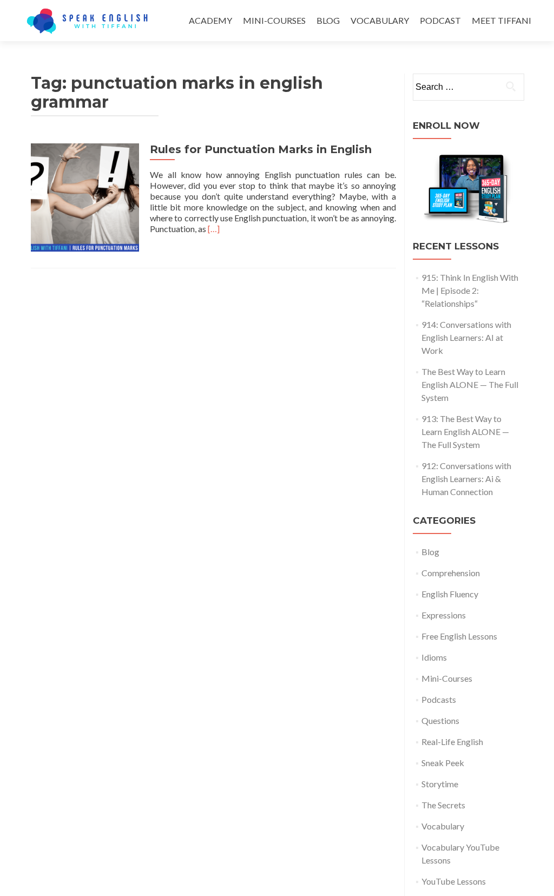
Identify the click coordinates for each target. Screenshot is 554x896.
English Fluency (449, 594)
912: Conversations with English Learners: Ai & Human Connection (466, 478)
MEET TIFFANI (501, 20)
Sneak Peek (442, 762)
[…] (214, 228)
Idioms (434, 657)
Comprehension (450, 573)
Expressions (443, 615)
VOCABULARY (380, 20)
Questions (440, 720)
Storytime (439, 784)
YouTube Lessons (453, 881)
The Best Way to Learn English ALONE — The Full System (469, 384)
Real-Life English (452, 741)
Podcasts (438, 699)
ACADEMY (210, 20)
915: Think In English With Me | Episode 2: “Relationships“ (469, 290)
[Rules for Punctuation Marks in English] (85, 196)
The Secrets (443, 805)
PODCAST (440, 20)
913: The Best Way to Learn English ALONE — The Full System (465, 431)
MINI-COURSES (274, 20)
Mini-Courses (446, 678)
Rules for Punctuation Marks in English (261, 149)
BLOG (328, 20)
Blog (430, 551)
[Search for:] (468, 87)
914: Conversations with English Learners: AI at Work (466, 337)
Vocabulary (442, 826)
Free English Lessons (459, 636)
